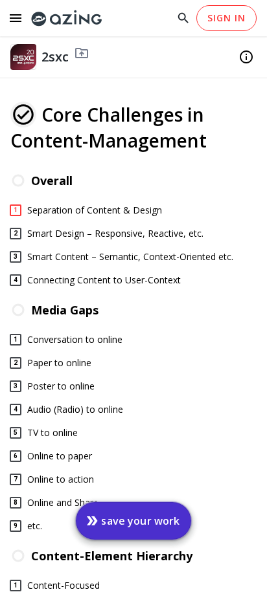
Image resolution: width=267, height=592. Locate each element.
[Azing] (66, 18)
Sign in (226, 18)
